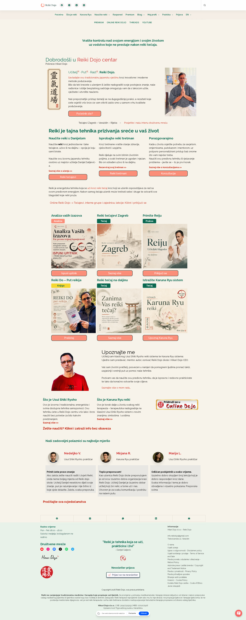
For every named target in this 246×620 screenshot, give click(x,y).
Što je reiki (71, 14)
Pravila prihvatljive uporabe (179, 574)
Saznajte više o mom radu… (116, 387)
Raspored (117, 14)
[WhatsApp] (123, 518)
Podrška (166, 14)
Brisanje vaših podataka (177, 577)
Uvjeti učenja (173, 548)
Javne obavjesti (174, 586)
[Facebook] (61, 5)
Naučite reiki (101, 14)
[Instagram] (69, 5)
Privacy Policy (191, 571)
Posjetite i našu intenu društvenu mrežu (145, 122)
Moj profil (152, 14)
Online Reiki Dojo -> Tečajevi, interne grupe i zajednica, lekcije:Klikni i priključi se (98, 202)
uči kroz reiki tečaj (97, 188)
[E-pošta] (189, 518)
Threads (134, 22)
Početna (59, 14)
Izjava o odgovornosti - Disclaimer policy (185, 551)
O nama (171, 545)
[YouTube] (76, 5)
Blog (139, 14)
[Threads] (84, 5)
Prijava (179, 14)
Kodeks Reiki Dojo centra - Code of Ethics (185, 583)
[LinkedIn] (156, 518)
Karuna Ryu (85, 14)
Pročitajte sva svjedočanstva (64, 502)
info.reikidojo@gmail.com (178, 536)
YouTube (147, 22)
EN (187, 14)
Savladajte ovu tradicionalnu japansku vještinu (93, 77)
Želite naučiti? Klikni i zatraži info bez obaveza (77, 428)
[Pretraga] (205, 5)
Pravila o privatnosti (175, 571)
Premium (130, 14)
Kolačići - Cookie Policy (177, 580)
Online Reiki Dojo (116, 22)
